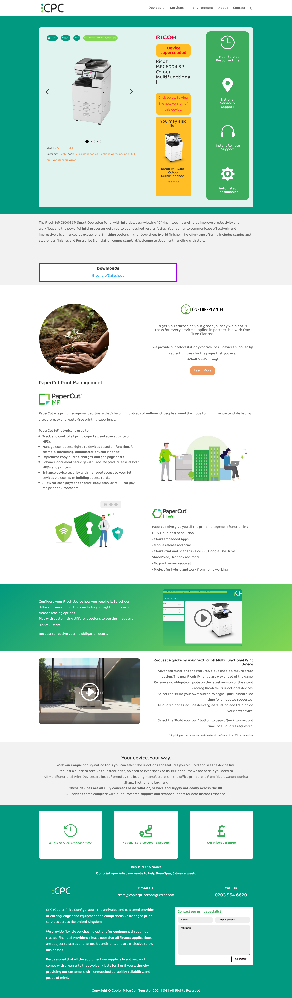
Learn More (202, 370)
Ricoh (62, 154)
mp (120, 154)
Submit (241, 959)
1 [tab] (87, 141)
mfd (114, 154)
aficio (76, 154)
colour (85, 154)
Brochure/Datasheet (108, 276)
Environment (203, 9)
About (223, 9)
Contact (239, 9)
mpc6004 (129, 154)
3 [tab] (99, 141)
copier (93, 154)
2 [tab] (93, 141)
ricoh (73, 160)
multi (50, 160)
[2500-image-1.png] (91, 92)
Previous (48, 92)
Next (130, 92)
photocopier (61, 160)
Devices (154, 9)
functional (104, 154)
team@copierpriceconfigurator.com (146, 895)
